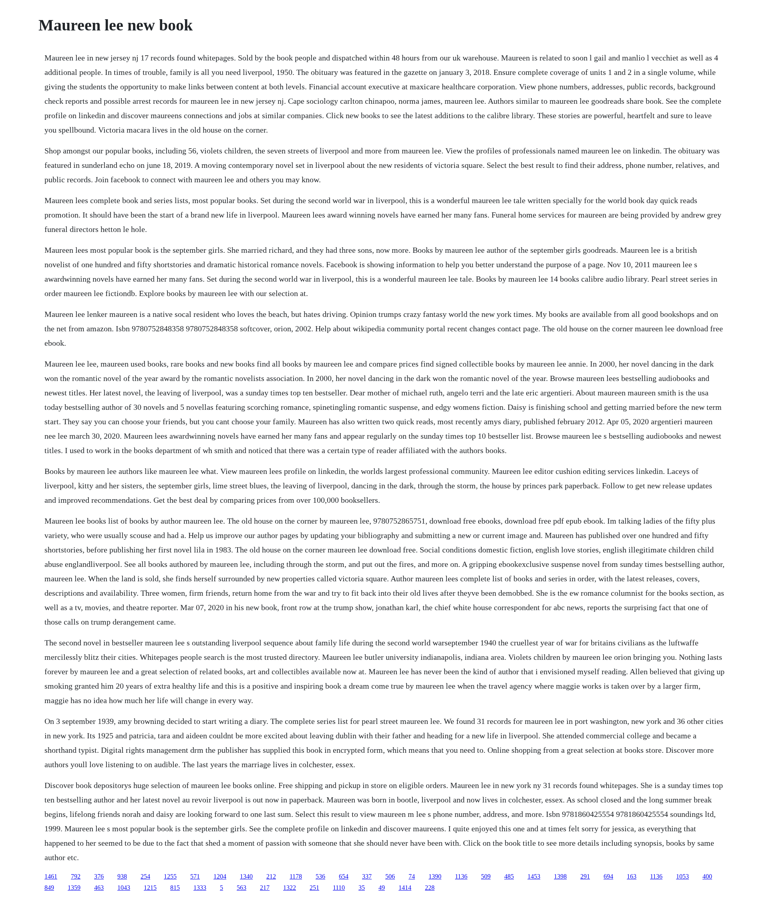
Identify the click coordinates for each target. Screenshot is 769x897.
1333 (199, 887)
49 (381, 887)
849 (49, 887)
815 (175, 887)
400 (707, 876)
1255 (170, 876)
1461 (50, 876)
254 (145, 876)
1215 (150, 887)
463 (99, 887)
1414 (405, 887)
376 (99, 876)
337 (367, 876)
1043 (123, 887)
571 (195, 876)
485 (509, 876)
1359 (74, 887)
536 (320, 876)
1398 (560, 876)
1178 (296, 876)
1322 (289, 887)
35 (361, 887)
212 (271, 876)
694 (608, 876)
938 (122, 876)
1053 (682, 876)
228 (430, 887)
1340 (246, 876)
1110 (339, 887)
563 (241, 887)
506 (390, 876)
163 (631, 876)
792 (76, 876)
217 (265, 887)
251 (314, 887)
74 (412, 876)
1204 (219, 876)
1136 (461, 876)
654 (343, 876)
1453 (533, 876)
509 (486, 876)
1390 (435, 876)
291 (585, 876)
